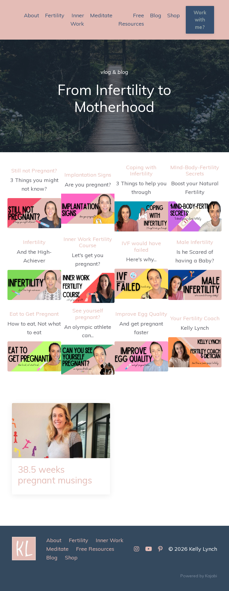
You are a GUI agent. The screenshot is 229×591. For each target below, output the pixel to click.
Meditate (101, 15)
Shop (173, 15)
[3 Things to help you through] (141, 216)
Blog (155, 15)
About (31, 15)
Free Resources (131, 19)
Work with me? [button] (200, 20)
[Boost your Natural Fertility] (195, 216)
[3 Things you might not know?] (34, 213)
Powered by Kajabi (198, 575)
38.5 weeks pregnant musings (55, 475)
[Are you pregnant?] (88, 209)
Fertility (54, 15)
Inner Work (77, 19)
